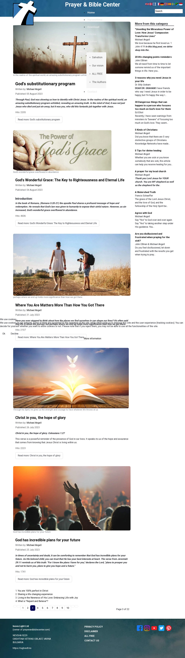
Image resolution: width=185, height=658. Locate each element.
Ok (3, 333)
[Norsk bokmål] (166, 3)
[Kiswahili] (177, 3)
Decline (14, 333)
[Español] (170, 3)
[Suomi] (155, 3)
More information (92, 338)
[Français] (158, 3)
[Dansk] (151, 3)
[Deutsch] (162, 3)
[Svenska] (173, 3)
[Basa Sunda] (181, 3)
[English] (147, 3)
